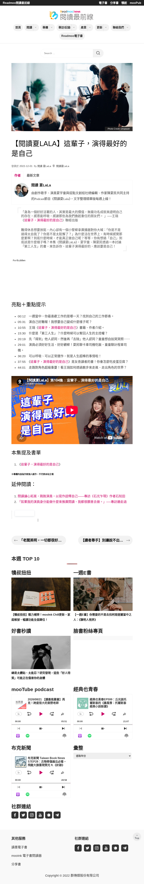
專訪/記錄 (64, 27)
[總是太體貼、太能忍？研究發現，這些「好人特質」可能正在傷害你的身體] (41, 652)
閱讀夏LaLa (62, 166)
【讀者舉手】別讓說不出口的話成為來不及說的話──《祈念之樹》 (103, 540)
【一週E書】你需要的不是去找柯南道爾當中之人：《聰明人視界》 (102, 617)
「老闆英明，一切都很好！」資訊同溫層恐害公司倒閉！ (41, 540)
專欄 (45, 27)
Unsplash (125, 129)
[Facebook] (14, 815)
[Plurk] (48, 815)
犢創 (124, 2)
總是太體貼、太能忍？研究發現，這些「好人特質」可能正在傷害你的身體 (40, 675)
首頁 (18, 27)
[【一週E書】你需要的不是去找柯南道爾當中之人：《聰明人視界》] (103, 594)
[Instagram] (31, 815)
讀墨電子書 (19, 847)
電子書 (103, 2)
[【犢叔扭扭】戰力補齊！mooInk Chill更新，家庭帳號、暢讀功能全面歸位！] (41, 594)
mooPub (135, 2)
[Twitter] (23, 815)
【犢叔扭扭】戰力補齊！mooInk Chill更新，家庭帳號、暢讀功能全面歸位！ (40, 617)
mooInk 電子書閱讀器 (26, 855)
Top (137, 838)
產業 (83, 27)
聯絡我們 (118, 27)
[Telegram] (57, 815)
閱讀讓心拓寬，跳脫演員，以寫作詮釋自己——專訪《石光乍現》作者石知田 (71, 496)
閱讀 (29, 27)
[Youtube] (40, 815)
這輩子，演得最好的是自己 (43, 220)
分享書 (114, 2)
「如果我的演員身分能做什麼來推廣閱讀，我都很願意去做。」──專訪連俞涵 (72, 502)
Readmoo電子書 (72, 35)
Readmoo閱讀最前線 (16, 2)
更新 (99, 27)
